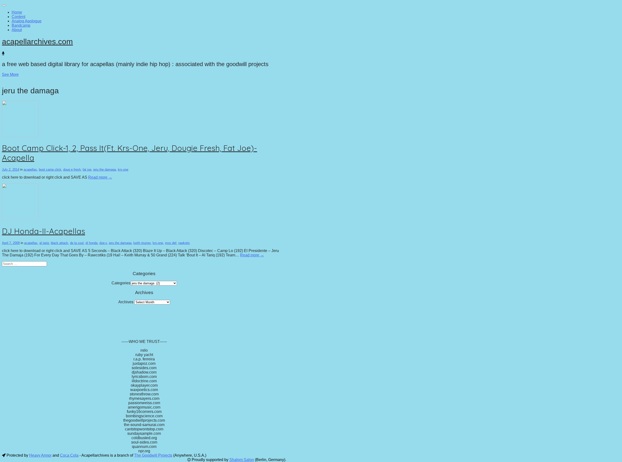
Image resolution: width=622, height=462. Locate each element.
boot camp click (50, 169)
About (17, 30)
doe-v (103, 243)
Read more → (100, 177)
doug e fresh (72, 169)
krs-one (123, 169)
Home (17, 12)
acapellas (30, 169)
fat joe (87, 169)
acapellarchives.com (37, 41)
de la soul (77, 243)
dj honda (91, 243)
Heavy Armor (40, 455)
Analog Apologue (27, 21)
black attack (59, 243)
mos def (170, 243)
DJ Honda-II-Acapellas (43, 231)
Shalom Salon (241, 460)
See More (10, 74)
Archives (125, 302)
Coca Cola (69, 455)
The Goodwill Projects (153, 455)
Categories (121, 283)
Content (18, 17)
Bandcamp (21, 25)
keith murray (142, 243)
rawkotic (184, 243)
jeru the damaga (104, 169)
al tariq (44, 243)
